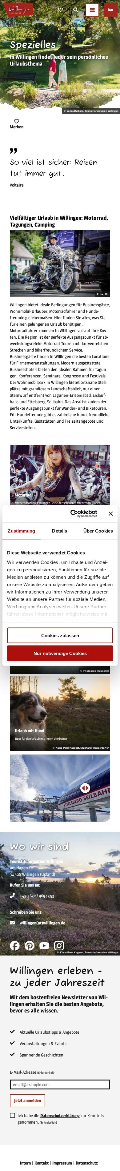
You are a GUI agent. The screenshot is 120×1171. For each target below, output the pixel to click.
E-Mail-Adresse (32, 1072)
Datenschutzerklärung (60, 1115)
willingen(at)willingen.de (42, 922)
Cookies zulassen (60, 635)
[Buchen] (111, 10)
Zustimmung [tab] (21, 530)
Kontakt (41, 1162)
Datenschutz (87, 1162)
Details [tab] (59, 530)
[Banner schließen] (111, 513)
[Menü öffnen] (92, 10)
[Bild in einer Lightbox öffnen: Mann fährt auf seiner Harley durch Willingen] (60, 263)
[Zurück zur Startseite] (17, 9)
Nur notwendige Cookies (60, 653)
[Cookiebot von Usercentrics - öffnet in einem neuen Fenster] (72, 514)
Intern (25, 1162)
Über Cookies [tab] (98, 530)
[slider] (85, 788)
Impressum (62, 1162)
